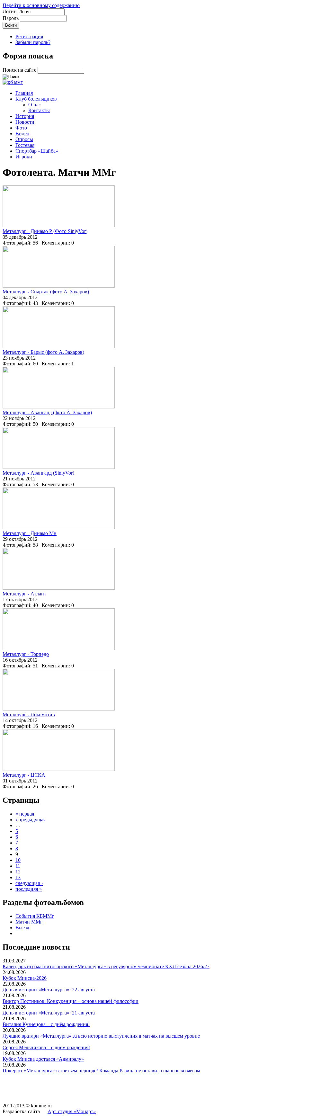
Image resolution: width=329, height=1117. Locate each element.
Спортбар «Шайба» (36, 151)
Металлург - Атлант (24, 593)
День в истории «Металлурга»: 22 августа (49, 989)
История (24, 116)
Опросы (24, 139)
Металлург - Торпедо (26, 654)
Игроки (23, 156)
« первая (24, 814)
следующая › (29, 883)
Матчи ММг (28, 922)
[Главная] (13, 82)
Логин (10, 11)
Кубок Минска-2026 (25, 978)
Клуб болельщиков (36, 99)
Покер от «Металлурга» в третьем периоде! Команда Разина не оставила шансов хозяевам (101, 1070)
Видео (22, 133)
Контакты (39, 110)
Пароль (11, 18)
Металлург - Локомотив (29, 714)
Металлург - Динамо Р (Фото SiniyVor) (45, 231)
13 (18, 877)
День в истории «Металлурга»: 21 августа (49, 1012)
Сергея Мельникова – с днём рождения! (46, 1047)
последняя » (28, 889)
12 (18, 871)
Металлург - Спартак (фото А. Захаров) (46, 291)
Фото (21, 127)
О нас (34, 104)
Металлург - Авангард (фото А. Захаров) (47, 412)
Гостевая (24, 145)
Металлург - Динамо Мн (30, 533)
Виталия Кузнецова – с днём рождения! (46, 1024)
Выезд (22, 927)
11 (17, 866)
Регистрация (29, 36)
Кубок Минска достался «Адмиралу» (43, 1059)
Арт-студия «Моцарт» (72, 1111)
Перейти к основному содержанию (41, 5)
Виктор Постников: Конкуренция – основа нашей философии (70, 1001)
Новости (24, 122)
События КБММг (34, 916)
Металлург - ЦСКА (24, 775)
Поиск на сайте (20, 70)
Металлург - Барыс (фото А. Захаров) (43, 352)
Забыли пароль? (32, 42)
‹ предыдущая (30, 819)
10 (18, 860)
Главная (24, 93)
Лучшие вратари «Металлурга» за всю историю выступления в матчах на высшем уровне (101, 1036)
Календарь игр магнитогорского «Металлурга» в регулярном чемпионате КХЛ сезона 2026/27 (106, 966)
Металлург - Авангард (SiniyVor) (38, 473)
